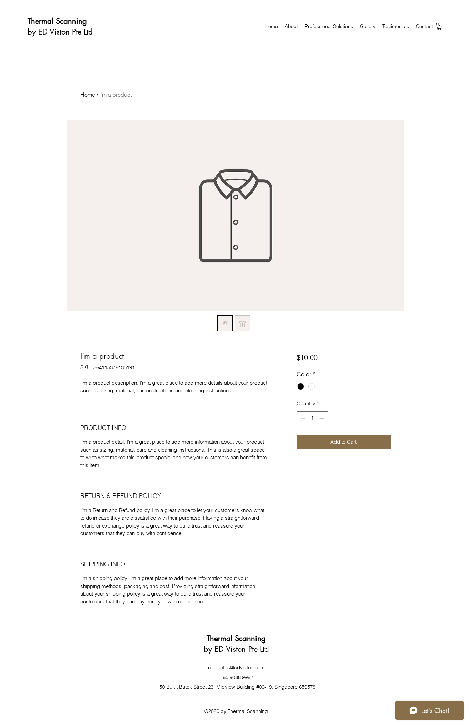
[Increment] (322, 418)
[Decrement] (302, 418)
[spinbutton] (312, 418)
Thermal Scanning (57, 21)
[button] (439, 26)
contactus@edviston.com (236, 667)
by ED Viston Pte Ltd (60, 32)
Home (87, 94)
